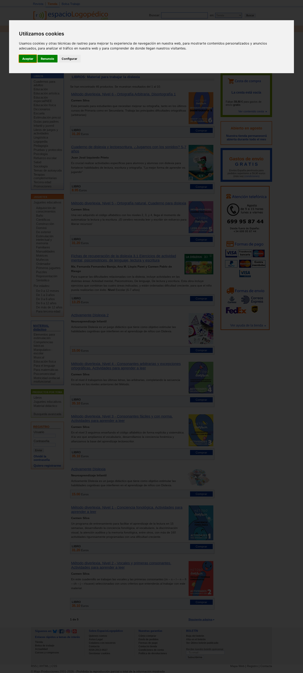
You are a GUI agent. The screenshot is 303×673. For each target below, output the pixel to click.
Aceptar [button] (27, 58)
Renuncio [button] (47, 58)
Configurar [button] (69, 58)
